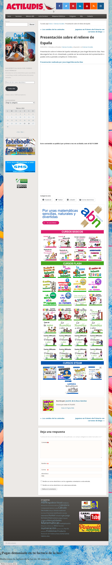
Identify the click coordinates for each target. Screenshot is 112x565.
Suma (62, 534)
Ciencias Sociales (59, 24)
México (56, 526)
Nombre (45, 463)
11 (24, 117)
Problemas (51, 531)
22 (12, 123)
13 (33, 117)
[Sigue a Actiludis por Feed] (93, 6)
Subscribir (11, 88)
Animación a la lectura (47, 505)
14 (7, 120)
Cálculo (62, 507)
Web (42, 476)
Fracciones (50, 513)
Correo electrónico (45, 471)
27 (33, 123)
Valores (43, 536)
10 (20, 117)
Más (81, 16)
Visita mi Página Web (67, 408)
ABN (44, 502)
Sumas (67, 534)
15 (12, 120)
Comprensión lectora (47, 508)
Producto (61, 531)
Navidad (61, 526)
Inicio (9, 16)
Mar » (22, 132)
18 (24, 120)
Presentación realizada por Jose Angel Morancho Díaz (61, 62)
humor (52, 515)
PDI (68, 529)
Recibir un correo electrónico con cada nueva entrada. (59, 485)
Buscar (7, 21)
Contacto (90, 16)
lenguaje (65, 518)
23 (16, 123)
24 (20, 123)
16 (16, 120)
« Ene (18, 132)
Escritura (43, 513)
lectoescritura (46, 518)
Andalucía (66, 503)
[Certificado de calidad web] (22, 183)
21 (7, 123)
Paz (65, 529)
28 (7, 126)
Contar (56, 508)
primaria (43, 531)
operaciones (60, 529)
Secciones (18, 16)
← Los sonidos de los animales (52, 29)
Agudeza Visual (55, 502)
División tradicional (60, 510)
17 (20, 120)
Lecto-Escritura (43, 16)
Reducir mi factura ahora (8, 564)
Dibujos (51, 510)
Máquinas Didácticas (58, 16)
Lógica (44, 520)
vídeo (48, 536)
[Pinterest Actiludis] (90, 528)
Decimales (45, 510)
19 (29, 120)
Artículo (57, 505)
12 (29, 117)
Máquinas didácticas (47, 526)
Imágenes (72, 16)
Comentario (45, 442)
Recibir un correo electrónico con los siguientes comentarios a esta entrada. (66, 481)
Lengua (60, 518)
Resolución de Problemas (48, 534)
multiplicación (65, 523)
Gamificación (58, 513)
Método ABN (30, 16)
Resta (58, 534)
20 (33, 120)
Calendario (64, 505)
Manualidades (54, 520)
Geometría (44, 515)
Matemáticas (50, 523)
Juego (67, 516)
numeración (48, 528)
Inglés (63, 515)
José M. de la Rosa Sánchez (76, 401)
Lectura (55, 518)
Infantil (58, 515)
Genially (64, 513)
